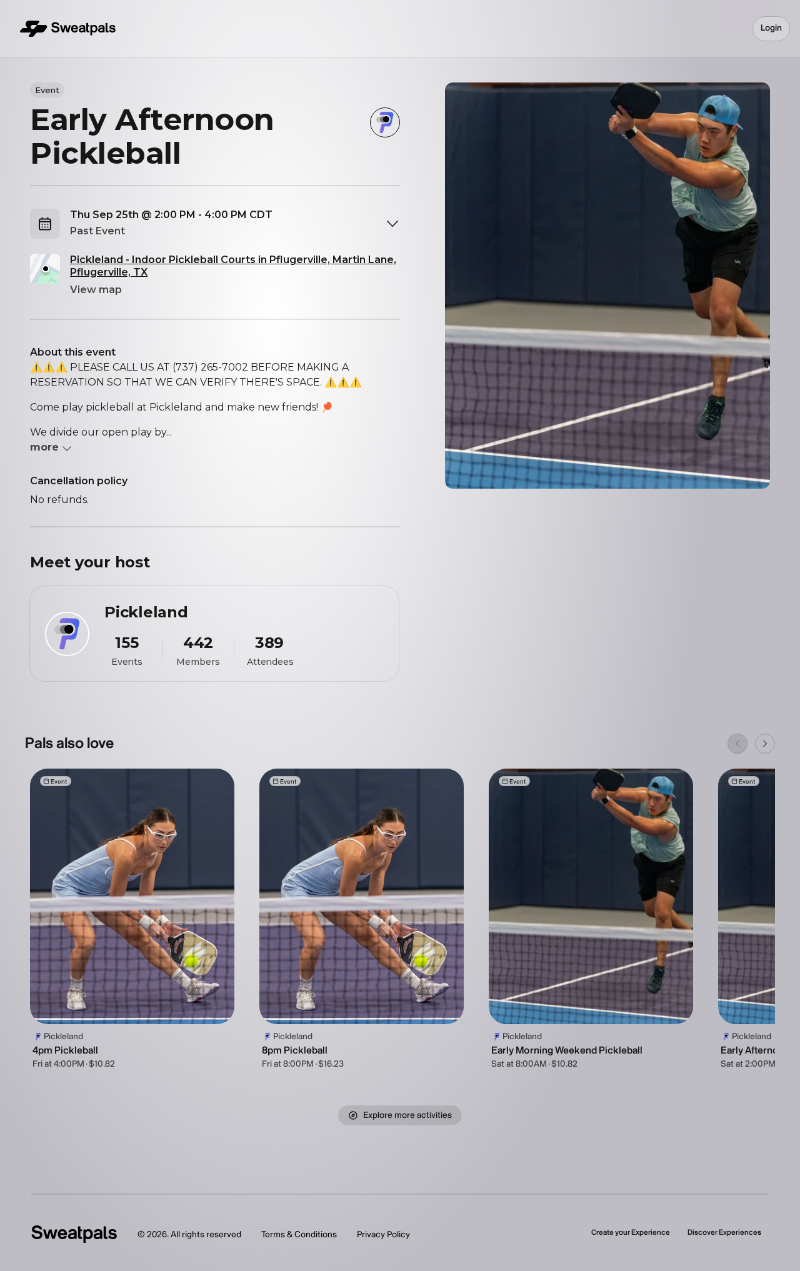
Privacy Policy (383, 1234)
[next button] (765, 744)
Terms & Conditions (299, 1234)
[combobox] (235, 224)
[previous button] (738, 744)
